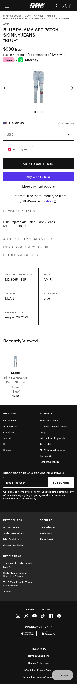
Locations (8, 432)
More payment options (38, 186)
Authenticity (10, 426)
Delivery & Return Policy (53, 426)
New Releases (47, 527)
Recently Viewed (20, 340)
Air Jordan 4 (46, 539)
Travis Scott (46, 533)
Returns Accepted (20, 254)
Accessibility (47, 444)
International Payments (52, 438)
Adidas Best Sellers (13, 545)
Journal (7, 438)
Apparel (39, 16)
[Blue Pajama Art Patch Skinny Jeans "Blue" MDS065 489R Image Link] (15, 361)
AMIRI (15, 373)
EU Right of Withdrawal (52, 450)
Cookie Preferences (38, 663)
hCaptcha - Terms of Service (38, 677)
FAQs (43, 432)
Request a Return (49, 462)
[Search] (58, 5)
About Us (10, 413)
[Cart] (71, 5)
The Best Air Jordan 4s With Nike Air (18, 565)
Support (46, 413)
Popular (46, 520)
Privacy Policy (38, 649)
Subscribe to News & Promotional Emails (33, 473)
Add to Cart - (38, 163)
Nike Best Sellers (12, 539)
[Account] (64, 5)
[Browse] (6, 5)
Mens (28, 16)
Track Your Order (49, 420)
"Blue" (15, 391)
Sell (5, 444)
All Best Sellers (11, 527)
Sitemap (7, 450)
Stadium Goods (12, 16)
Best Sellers (12, 520)
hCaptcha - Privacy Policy (38, 670)
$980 (15, 396)
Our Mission (10, 420)
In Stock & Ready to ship (26, 246)
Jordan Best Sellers (13, 533)
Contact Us (46, 456)
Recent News (12, 556)
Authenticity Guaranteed (27, 238)
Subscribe (61, 482)
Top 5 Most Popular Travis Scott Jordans (17, 583)
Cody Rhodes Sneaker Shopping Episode (15, 574)
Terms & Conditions (38, 656)
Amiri (50, 16)
